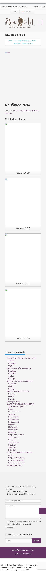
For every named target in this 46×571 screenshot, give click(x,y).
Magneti (11, 424)
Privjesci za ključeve (16, 435)
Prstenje (11, 379)
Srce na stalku (13, 442)
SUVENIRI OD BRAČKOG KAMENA (20, 404)
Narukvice (12, 363)
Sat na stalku (13, 437)
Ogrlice (11, 366)
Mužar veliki (13, 430)
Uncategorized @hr (14, 465)
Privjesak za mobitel (16, 460)
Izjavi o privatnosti (24, 524)
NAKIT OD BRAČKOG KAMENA (26, 111)
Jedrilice (11, 414)
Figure (10, 409)
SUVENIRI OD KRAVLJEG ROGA (19, 453)
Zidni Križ (12, 447)
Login (15, 12)
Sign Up (36, 540)
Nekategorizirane (13, 402)
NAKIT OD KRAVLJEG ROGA (18, 391)
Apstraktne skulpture (16, 407)
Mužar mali (12, 427)
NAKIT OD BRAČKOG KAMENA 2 (20, 381)
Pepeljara (12, 432)
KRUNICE (10, 361)
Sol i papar (12, 440)
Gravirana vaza (14, 412)
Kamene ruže (13, 417)
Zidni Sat (11, 450)
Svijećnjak (12, 445)
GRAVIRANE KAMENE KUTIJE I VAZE (21, 358)
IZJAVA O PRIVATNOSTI (23, 554)
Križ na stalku (13, 419)
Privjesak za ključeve (16, 458)
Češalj (10, 455)
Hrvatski (28, 12)
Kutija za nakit (13, 422)
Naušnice (8, 113)
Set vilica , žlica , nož (16, 463)
